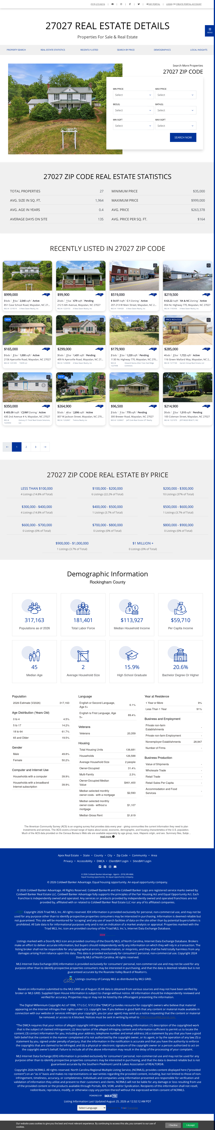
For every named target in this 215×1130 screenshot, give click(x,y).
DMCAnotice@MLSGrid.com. (158, 1017)
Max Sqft (160, 119)
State (86, 855)
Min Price (118, 88)
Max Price (160, 88)
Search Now (183, 137)
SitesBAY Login (142, 861)
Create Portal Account (189, 4)
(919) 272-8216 (98, 4)
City (110, 855)
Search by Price (126, 49)
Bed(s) (116, 104)
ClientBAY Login (118, 861)
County (98, 855)
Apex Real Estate (68, 855)
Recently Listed (89, 49)
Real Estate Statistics (53, 49)
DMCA (100, 861)
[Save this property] (48, 265)
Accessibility (84, 861)
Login (169, 4)
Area (154, 855)
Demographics (162, 49)
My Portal (154, 4)
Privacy (68, 861)
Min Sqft (117, 119)
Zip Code (122, 855)
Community (139, 855)
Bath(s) (159, 104)
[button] (210, 31)
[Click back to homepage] (7, 4)
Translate (132, 1107)
